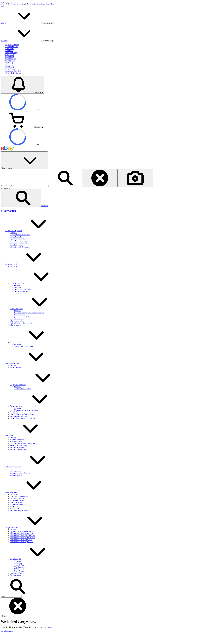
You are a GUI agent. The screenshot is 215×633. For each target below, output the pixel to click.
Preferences (9, 65)
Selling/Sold (9, 55)
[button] (21, 198)
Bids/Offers (9, 49)
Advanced (44, 206)
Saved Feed (9, 57)
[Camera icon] (135, 178)
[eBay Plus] (28, 4)
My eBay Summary (12, 45)
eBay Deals (37, 4)
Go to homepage (7, 631)
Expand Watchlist (47, 23)
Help (52, 4)
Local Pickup (46, 4)
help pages (48, 627)
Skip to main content (8, 2)
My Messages (10, 67)
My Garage (9, 63)
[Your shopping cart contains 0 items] (17, 127)
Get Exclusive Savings (13, 73)
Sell (2, 6)
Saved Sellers (10, 61)
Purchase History (11, 53)
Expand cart (39, 127)
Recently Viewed (11, 47)
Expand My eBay (47, 41)
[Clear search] (99, 178)
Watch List (9, 51)
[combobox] (24, 186)
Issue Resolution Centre (13, 71)
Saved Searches (10, 59)
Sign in (13, 4)
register (21, 4)
